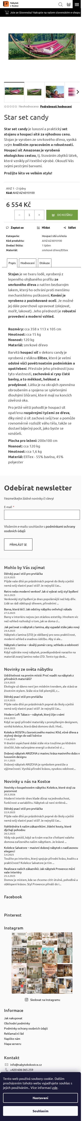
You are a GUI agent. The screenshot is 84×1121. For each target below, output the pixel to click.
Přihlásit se (18, 544)
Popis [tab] (12, 263)
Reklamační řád (14, 1033)
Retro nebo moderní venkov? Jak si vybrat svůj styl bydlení (41, 591)
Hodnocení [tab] (28, 263)
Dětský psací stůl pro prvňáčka (23, 573)
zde (54, 1087)
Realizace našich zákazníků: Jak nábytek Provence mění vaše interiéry (39, 870)
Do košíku (64, 215)
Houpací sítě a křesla (54, 236)
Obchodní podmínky (17, 1023)
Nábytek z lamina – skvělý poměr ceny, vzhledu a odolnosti (41, 645)
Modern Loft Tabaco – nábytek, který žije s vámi (34, 714)
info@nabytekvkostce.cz (26, 1064)
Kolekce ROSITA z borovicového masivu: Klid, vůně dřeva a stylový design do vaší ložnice (41, 733)
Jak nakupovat (13, 1018)
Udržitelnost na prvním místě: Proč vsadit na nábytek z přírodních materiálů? (39, 677)
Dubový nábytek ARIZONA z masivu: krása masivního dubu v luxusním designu (42, 755)
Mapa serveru (12, 1043)
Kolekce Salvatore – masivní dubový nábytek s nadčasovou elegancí (41, 849)
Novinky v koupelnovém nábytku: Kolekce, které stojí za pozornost (39, 789)
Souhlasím (41, 1111)
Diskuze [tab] (45, 263)
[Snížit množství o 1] (19, 215)
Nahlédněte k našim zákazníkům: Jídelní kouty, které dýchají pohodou (37, 828)
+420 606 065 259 (21, 1069)
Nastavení (40, 1098)
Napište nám (12, 1038)
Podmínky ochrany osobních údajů (26, 1028)
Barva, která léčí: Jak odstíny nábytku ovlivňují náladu (38, 609)
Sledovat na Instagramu (45, 999)
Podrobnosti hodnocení (56, 106)
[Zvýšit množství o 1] (39, 215)
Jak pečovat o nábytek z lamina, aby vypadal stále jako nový (42, 627)
